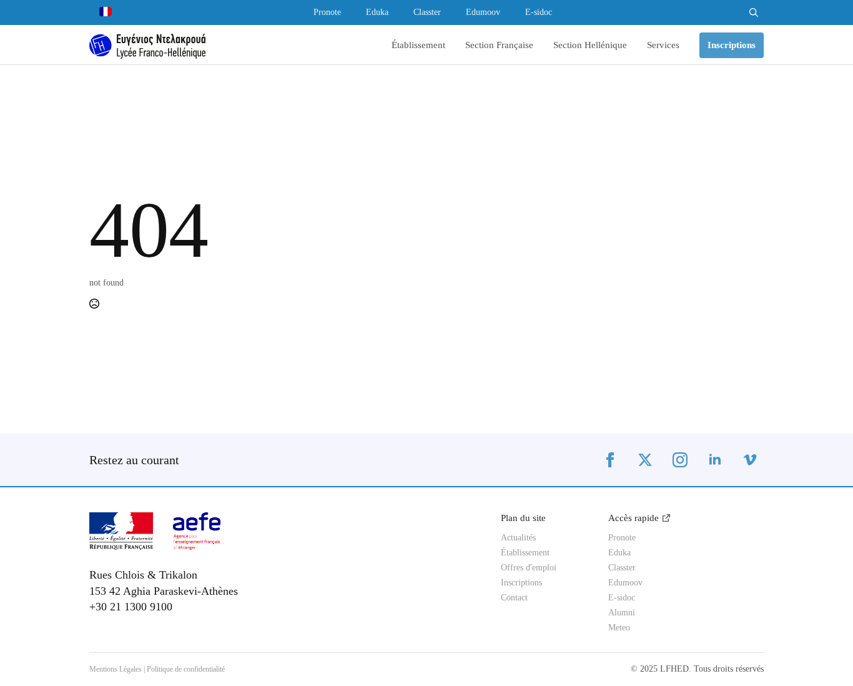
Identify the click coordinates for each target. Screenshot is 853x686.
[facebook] (610, 460)
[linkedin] (715, 460)
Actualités (518, 538)
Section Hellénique (590, 45)
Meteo (619, 628)
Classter (427, 12)
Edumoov (483, 12)
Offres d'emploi (528, 568)
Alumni (621, 613)
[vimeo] (750, 460)
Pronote (327, 12)
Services (663, 45)
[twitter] (645, 460)
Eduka (377, 12)
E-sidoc (538, 12)
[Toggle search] (754, 12)
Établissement (418, 45)
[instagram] (680, 460)
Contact (514, 598)
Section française (499, 45)
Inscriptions (521, 583)
